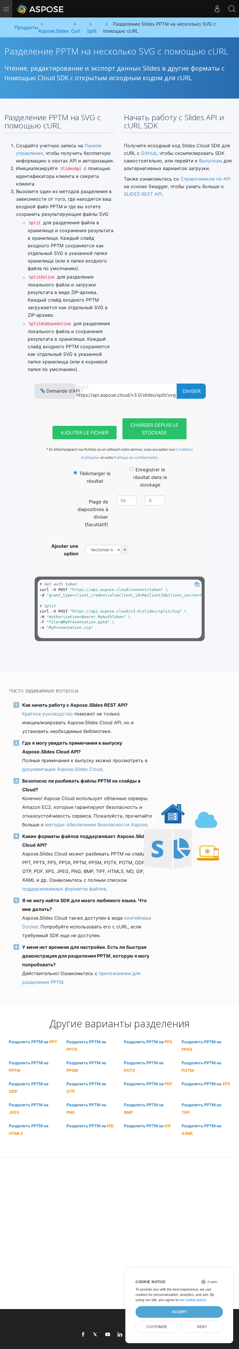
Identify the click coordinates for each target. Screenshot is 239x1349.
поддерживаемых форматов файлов (64, 889)
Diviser (192, 391)
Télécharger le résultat (94, 477)
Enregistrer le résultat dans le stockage (150, 477)
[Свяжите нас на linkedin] (120, 1334)
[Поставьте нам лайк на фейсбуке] (83, 1334)
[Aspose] (41, 8)
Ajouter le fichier (84, 432)
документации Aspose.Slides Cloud (62, 769)
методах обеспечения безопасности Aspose (96, 824)
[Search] (231, 9)
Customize (157, 1327)
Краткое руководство (47, 714)
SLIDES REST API (143, 194)
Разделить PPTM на (33, 1041)
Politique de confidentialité (135, 457)
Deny (202, 1327)
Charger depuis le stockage (154, 428)
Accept (179, 1312)
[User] (217, 9)
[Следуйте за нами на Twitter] (95, 1334)
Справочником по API (205, 179)
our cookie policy (192, 1300)
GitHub (149, 153)
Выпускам (210, 161)
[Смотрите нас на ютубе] (108, 1334)
